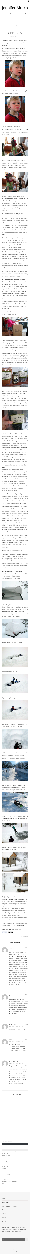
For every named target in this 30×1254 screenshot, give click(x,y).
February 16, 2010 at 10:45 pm (16, 1041)
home (3, 1198)
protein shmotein (6, 1155)
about (3, 1210)
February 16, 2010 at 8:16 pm (16, 1063)
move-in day (5, 1162)
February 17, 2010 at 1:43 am (16, 997)
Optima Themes (20, 1251)
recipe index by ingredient (9, 1206)
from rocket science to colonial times (9, 1182)
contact (4, 1217)
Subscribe (15, 1144)
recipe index (5, 1202)
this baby (4, 1168)
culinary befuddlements (7, 1175)
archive (4, 1214)
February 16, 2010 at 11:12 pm (16, 1026)
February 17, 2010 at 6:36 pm (16, 949)
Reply (26, 947)
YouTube (4, 1221)
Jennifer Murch (15, 7)
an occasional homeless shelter (11, 511)
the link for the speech (18, 282)
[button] (29, 1)
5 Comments (25, 936)
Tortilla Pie (17, 929)
